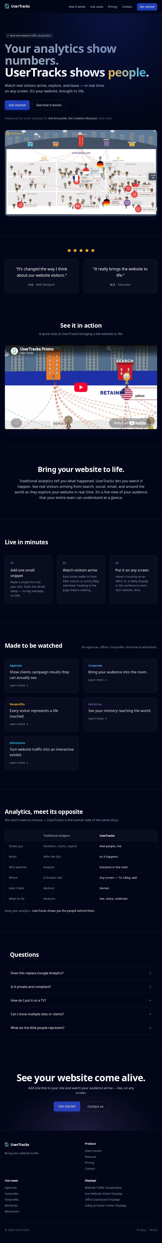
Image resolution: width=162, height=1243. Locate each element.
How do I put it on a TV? (81, 1000)
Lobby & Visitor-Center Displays (105, 1205)
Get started (147, 7)
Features (90, 1157)
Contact (127, 7)
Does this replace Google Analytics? (81, 973)
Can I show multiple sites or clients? (81, 1014)
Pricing (112, 7)
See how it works (49, 105)
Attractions (12, 1211)
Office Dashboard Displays (102, 1199)
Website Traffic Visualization (103, 1187)
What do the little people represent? (81, 1027)
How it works (77, 7)
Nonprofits (12, 1199)
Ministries (11, 1205)
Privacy (141, 1230)
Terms (153, 1230)
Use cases (96, 7)
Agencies (11, 1187)
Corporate (11, 1193)
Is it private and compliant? (81, 986)
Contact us (96, 1106)
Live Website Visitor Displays (103, 1193)
